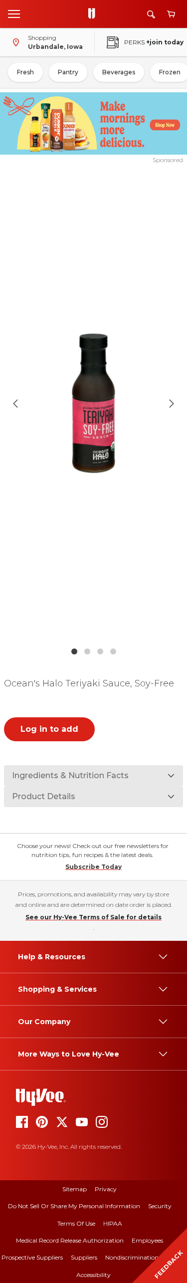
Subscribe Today (93, 866)
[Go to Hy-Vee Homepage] (94, 14)
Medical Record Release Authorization (70, 1240)
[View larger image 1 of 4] (93, 403)
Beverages (118, 72)
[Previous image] (15, 404)
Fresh (25, 72)
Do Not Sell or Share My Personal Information (74, 1206)
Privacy (106, 1189)
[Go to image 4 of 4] (113, 651)
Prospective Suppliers (32, 1257)
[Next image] (172, 404)
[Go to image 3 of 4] (100, 651)
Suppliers (84, 1257)
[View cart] (171, 14)
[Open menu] (14, 13)
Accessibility (93, 1275)
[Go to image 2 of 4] (87, 651)
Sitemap (74, 1189)
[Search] (151, 14)
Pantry (68, 72)
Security (160, 1206)
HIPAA (112, 1223)
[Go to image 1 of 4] (74, 651)
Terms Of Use (76, 1223)
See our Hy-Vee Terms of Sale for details (93, 917)
